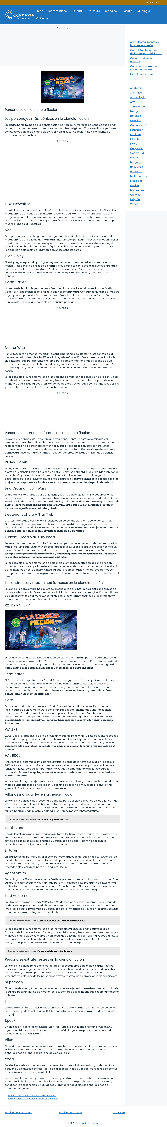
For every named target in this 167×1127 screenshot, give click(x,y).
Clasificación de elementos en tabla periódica (33, 1098)
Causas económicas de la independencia (145, 67)
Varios (134, 204)
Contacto (119, 1112)
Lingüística (136, 167)
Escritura (135, 134)
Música (134, 185)
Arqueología (137, 97)
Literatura (93, 11)
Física (133, 143)
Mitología (143, 11)
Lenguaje (136, 162)
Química (42, 18)
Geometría (137, 153)
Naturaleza (137, 190)
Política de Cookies (70, 1112)
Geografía (136, 148)
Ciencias (111, 11)
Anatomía (136, 88)
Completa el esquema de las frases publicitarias (146, 51)
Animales (136, 92)
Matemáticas (57, 11)
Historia (77, 11)
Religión (135, 199)
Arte (132, 102)
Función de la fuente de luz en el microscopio (32, 1095)
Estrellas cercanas (141, 74)
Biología (135, 111)
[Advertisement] (62, 47)
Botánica (135, 116)
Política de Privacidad (153, 2)
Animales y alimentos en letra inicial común (145, 43)
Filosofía (127, 11)
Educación (136, 129)
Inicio (39, 11)
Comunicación (139, 125)
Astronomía (137, 106)
